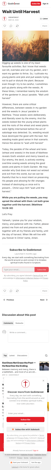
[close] (43, 381)
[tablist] (13, 323)
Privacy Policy (23, 438)
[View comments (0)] (11, 25)
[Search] (46, 355)
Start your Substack (20, 462)
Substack (15, 467)
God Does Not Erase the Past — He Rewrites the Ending (19, 364)
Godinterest (13, 17)
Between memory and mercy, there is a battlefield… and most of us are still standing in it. (19, 370)
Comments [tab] (8, 323)
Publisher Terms (40, 455)
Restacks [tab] (19, 323)
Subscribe (36, 3)
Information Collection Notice (27, 278)
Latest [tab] (12, 355)
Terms (26, 458)
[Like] (4, 25)
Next (42, 300)
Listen (45, 18)
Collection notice (36, 458)
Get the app (36, 462)
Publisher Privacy (27, 455)
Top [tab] (5, 355)
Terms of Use (38, 275)
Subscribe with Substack (27, 429)
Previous (10, 300)
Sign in (45, 3)
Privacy (19, 458)
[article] (25, 370)
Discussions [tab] (22, 355)
